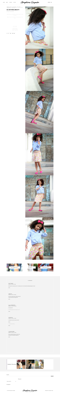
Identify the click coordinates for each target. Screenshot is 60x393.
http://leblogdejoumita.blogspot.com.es (14, 309)
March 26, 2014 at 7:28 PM (12, 332)
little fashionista (14, 7)
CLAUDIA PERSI (11, 331)
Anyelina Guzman (12, 390)
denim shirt (9, 7)
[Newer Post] (11, 273)
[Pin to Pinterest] (10, 33)
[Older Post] (48, 273)
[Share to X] (12, 33)
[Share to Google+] (14, 33)
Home (4, 2)
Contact (10, 2)
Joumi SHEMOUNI (12, 305)
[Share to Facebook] (8, 33)
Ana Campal (11, 283)
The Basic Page (50, 390)
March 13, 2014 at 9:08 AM (12, 294)
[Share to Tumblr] (13, 33)
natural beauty (20, 7)
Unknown (10, 293)
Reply (9, 287)
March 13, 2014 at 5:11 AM (12, 284)
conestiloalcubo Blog (11, 323)
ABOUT (7, 2)
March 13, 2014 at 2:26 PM (12, 318)
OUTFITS (14, 2)
